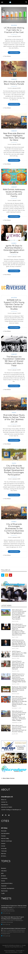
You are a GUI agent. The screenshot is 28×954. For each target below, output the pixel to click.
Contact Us (4, 802)
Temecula (4, 851)
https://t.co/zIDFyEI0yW (19, 907)
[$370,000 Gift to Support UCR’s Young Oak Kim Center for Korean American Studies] (14, 287)
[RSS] (6, 575)
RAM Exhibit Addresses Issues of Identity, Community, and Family (14, 193)
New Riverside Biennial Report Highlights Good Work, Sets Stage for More (14, 136)
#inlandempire (5, 909)
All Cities (4, 828)
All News (3, 876)
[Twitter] (2, 575)
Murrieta (3, 853)
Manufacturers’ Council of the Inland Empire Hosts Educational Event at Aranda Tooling (19, 728)
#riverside (10, 922)
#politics (11, 909)
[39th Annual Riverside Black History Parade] (14, 69)
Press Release (7, 56)
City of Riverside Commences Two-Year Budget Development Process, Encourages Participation (14, 470)
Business (14, 243)
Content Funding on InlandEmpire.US (11, 809)
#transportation (5, 933)
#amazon (9, 932)
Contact (20, 952)
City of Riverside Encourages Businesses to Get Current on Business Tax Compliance (14, 528)
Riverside (3, 831)
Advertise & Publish (6, 807)
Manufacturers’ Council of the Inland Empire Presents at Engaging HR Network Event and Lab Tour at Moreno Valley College (19, 715)
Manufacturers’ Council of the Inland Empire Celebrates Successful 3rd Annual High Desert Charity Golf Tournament (19, 614)
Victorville (3, 848)
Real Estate (4, 891)
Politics (14, 412)
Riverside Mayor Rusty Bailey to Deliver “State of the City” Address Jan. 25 (14, 418)
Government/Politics (7, 883)
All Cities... (4, 856)
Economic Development (7, 888)
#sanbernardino (17, 932)
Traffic (3, 893)
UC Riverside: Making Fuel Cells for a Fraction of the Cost (14, 30)
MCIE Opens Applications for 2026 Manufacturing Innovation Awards (19, 654)
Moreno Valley (5, 838)
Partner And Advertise (9, 950)
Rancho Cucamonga (6, 841)
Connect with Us (20, 950)
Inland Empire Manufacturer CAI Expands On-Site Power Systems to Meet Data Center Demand (18, 665)
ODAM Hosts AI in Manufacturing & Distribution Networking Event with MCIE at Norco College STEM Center (19, 677)
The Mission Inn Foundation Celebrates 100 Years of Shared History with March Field (14, 361)
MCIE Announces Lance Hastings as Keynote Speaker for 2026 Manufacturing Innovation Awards (19, 643)
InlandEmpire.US (7, 797)
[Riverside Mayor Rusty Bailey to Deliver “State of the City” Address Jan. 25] (14, 402)
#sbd (23, 932)
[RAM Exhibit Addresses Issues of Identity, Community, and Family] (14, 177)
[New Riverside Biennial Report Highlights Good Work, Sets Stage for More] (14, 121)
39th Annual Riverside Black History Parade (14, 83)
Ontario (3, 843)
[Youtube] (10, 575)
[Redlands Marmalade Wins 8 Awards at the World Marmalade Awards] (5, 689)
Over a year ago (6, 913)
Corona (3, 846)
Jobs (2, 873)
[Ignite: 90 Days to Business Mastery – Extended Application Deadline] (14, 233)
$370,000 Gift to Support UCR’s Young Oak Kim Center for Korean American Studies (14, 304)
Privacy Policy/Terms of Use (16, 947)
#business (4, 922)
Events (3, 881)
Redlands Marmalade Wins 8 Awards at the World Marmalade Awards (19, 689)
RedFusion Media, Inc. (16, 945)
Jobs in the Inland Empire (12, 952)
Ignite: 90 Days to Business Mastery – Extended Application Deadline (14, 249)
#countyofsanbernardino (8, 911)
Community (14, 79)
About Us (3, 799)
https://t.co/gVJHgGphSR (10, 930)
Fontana (3, 836)
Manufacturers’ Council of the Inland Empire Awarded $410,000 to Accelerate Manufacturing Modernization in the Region (19, 701)
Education (14, 25)
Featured (3, 886)
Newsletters (4, 804)
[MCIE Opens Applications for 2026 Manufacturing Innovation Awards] (5, 654)
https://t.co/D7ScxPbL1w (8, 920)
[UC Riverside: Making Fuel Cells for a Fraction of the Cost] (14, 15)
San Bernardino (5, 833)
